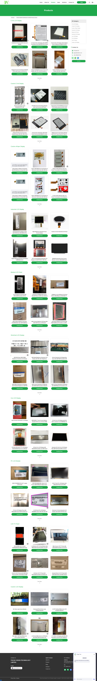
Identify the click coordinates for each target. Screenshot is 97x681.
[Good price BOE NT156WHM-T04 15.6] (20, 473)
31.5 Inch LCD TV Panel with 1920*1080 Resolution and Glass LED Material (39, 574)
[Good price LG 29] (20, 284)
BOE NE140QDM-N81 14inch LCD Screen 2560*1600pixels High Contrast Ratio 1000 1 (39, 484)
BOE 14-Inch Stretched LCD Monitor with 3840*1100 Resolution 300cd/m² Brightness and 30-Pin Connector (39, 386)
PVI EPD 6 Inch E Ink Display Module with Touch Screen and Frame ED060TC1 (39, 107)
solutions (64, 2)
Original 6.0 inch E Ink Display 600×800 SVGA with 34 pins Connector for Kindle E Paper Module (20, 71)
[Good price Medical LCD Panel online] (39, 331)
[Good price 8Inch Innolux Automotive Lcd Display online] (20, 410)
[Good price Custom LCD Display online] (39, 646)
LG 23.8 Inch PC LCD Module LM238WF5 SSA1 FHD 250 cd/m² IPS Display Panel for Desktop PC (39, 511)
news (58, 2)
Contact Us (48, 668)
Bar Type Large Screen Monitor (19, 609)
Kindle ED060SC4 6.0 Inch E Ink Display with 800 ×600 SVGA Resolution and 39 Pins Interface (59, 71)
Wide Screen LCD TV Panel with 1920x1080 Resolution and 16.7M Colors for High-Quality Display (59, 547)
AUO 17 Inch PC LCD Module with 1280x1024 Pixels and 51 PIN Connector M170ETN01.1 (59, 484)
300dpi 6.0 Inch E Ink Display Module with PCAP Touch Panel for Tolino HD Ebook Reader (59, 134)
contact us (71, 2)
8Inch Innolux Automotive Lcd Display (20, 420)
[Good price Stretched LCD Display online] (39, 394)
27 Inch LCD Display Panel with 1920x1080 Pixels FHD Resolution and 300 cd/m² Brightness (20, 511)
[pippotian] (78, 58)
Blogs (47, 664)
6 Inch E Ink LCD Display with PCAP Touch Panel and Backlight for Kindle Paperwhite (39, 134)
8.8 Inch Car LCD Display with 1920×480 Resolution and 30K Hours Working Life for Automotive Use (39, 449)
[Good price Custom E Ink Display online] (39, 142)
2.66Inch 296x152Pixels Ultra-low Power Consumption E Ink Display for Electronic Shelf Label (59, 170)
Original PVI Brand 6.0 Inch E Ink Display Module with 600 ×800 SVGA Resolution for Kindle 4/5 (19, 134)
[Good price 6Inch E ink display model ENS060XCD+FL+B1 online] (20, 96)
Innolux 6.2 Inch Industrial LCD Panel (59, 231)
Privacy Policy (13, 678)
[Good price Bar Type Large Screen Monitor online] (20, 599)
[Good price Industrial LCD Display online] (39, 268)
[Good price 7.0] (59, 626)
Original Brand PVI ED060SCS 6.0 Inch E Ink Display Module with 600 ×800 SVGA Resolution (59, 107)
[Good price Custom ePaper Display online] (39, 205)
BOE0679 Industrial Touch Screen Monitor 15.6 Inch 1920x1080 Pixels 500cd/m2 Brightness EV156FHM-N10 (59, 260)
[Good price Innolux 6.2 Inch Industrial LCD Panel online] (59, 221)
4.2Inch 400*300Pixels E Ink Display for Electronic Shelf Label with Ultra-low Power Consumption (39, 170)
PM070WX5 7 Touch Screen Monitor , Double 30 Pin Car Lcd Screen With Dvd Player (39, 422)
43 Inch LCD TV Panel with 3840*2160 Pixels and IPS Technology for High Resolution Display (20, 574)
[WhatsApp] (73, 58)
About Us (47, 659)
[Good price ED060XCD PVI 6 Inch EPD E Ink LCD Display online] (20, 33)
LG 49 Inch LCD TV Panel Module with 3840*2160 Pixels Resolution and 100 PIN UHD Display (40, 547)
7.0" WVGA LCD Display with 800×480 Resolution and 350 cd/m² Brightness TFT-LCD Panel (59, 637)
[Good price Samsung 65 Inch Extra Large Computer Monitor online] (39, 599)
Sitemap (17, 678)
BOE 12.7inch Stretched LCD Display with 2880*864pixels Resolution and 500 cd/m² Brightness (59, 386)
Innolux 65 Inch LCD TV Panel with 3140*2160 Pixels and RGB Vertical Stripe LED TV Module (59, 574)
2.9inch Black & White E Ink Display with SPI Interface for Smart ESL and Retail (19, 170)
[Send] (94, 679)
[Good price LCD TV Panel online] (39, 583)
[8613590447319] (65, 669)
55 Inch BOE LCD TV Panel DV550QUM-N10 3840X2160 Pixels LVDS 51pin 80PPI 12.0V (19, 547)
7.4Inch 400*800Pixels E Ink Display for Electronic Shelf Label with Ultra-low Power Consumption (39, 197)
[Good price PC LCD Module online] (39, 520)
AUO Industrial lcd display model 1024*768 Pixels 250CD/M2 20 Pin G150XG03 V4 (20, 233)
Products (47, 662)
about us (46, 2)
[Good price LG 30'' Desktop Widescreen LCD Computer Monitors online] (59, 599)
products (53, 2)
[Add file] (75, 679)
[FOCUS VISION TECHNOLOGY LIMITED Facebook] (71, 669)
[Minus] (94, 654)
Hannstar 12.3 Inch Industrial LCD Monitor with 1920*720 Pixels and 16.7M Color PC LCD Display (59, 511)
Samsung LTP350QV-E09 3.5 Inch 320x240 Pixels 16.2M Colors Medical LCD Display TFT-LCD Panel (39, 296)
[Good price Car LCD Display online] (39, 457)
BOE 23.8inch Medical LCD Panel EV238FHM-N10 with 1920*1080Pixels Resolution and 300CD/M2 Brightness (20, 323)
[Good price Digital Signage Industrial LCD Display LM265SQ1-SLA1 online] (20, 248)
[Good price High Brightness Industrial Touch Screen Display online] (39, 221)
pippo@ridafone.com (78, 52)
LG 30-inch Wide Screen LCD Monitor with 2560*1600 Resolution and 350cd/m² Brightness (39, 637)
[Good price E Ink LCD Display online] (39, 79)
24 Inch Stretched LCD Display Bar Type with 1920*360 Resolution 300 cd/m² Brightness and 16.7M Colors (59, 359)
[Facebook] (1, 680)
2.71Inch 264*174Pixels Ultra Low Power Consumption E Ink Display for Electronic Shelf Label (59, 197)
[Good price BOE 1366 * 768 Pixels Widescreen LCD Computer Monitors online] (20, 626)
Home (41, 2)
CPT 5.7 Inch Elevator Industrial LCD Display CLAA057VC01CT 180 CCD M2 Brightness (39, 260)
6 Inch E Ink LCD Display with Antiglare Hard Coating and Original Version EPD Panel (59, 44)
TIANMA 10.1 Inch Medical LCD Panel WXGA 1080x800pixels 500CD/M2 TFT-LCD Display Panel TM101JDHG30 (59, 296)
